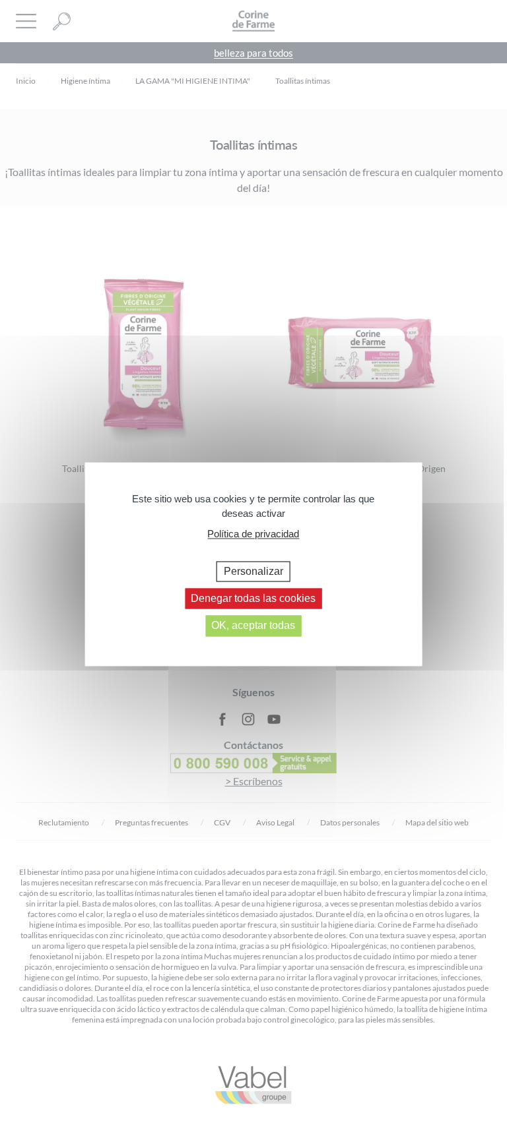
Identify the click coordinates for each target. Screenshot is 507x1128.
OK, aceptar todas (253, 626)
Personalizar (253, 571)
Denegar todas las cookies (253, 599)
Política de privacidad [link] (253, 533)
